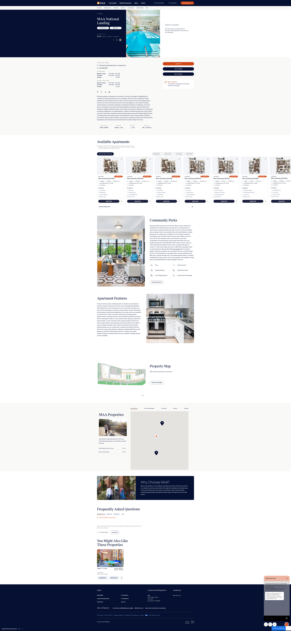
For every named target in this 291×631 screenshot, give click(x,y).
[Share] (105, 92)
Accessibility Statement (118, 615)
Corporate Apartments (103, 598)
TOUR (122, 514)
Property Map (131, 7)
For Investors (124, 595)
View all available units (104, 206)
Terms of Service (108, 615)
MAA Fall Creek (139, 608)
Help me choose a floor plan (105, 154)
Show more (103, 196)
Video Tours (103, 28)
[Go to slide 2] (109, 565)
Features (123, 7)
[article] (110, 564)
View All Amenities (157, 282)
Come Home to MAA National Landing (123, 608)
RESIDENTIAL (116, 514)
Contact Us (115, 532)
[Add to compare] (101, 92)
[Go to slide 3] (110, 565)
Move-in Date (168, 154)
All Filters (190, 154)
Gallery (116, 28)
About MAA (100, 595)
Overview (99, 7)
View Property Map (157, 382)
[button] (162, 423)
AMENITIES (109, 514)
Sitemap (142, 615)
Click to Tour (114, 578)
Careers (143, 3)
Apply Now (178, 63)
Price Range (179, 154)
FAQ (147, 7)
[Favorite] (97, 92)
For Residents (125, 598)
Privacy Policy (100, 615)
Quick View (103, 578)
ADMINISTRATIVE (101, 514)
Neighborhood (140, 7)
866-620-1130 (177, 595)
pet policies (177, 249)
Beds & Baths (156, 154)
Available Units (107, 7)
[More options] (121, 578)
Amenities (115, 7)
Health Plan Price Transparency (132, 615)
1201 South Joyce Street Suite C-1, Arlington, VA (112, 65)
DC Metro (100, 13)
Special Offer (118, 176)
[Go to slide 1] (108, 565)
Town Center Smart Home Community (155, 608)
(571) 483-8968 (103, 68)
